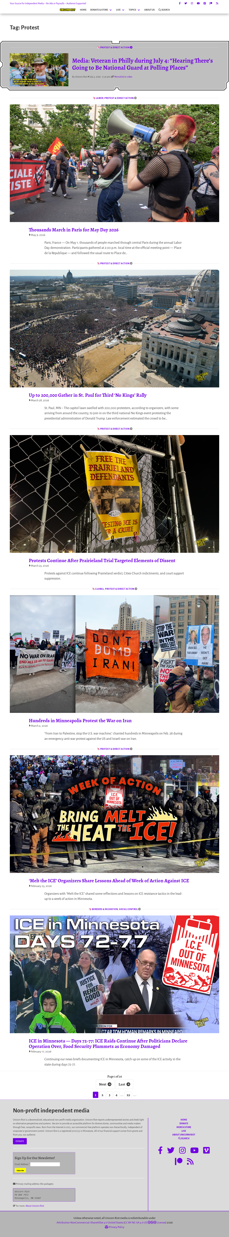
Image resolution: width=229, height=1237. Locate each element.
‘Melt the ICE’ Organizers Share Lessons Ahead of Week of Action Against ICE (109, 880)
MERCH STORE (184, 1127)
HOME (83, 10)
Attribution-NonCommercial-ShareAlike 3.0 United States (90, 1222)
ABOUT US (149, 10)
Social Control (128, 909)
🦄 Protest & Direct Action (113, 47)
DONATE (20, 1141)
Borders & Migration (105, 909)
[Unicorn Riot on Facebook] (179, 3)
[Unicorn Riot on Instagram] (192, 3)
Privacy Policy (116, 1227)
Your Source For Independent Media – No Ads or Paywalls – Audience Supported (48, 3)
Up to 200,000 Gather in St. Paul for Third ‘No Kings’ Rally (88, 395)
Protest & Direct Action (119, 98)
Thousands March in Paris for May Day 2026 (74, 229)
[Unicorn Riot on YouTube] (198, 3)
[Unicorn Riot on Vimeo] (205, 3)
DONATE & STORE (99, 10)
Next (102, 1084)
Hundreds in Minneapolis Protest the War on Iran (80, 720)
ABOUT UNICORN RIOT (183, 1134)
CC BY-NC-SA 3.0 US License (145, 1222)
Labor (99, 98)
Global (99, 589)
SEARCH (165, 10)
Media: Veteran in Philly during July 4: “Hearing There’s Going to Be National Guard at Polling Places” (142, 64)
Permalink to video (123, 77)
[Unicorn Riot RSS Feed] (217, 3)
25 (128, 1094)
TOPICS (132, 10)
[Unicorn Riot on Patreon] (211, 3)
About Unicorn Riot (35, 1206)
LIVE (118, 10)
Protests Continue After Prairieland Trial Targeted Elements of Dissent (102, 560)
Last (122, 1084)
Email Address (22, 1164)
